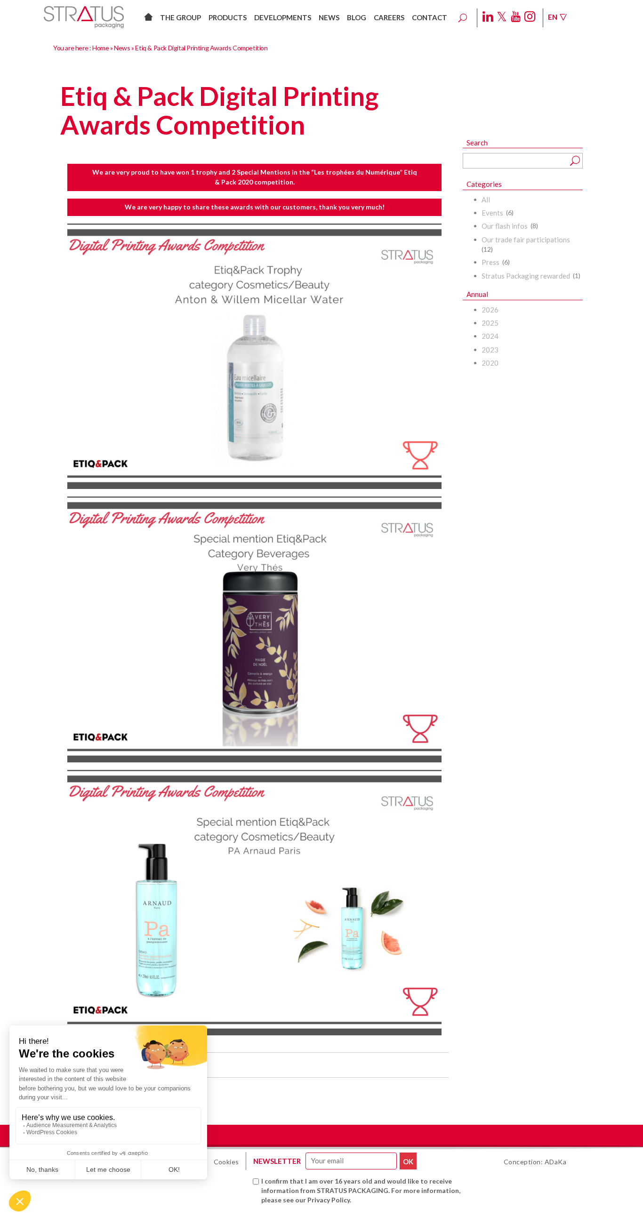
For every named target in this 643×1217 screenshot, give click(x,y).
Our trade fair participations (526, 239)
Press (490, 262)
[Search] (463, 18)
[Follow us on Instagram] (529, 17)
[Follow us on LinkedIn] (487, 17)
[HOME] (148, 15)
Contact (429, 17)
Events (492, 212)
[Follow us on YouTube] (515, 17)
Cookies (226, 1162)
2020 (490, 363)
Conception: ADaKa (535, 1162)
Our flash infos (505, 226)
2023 (490, 349)
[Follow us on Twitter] (502, 17)
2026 (490, 309)
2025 (490, 323)
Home (100, 48)
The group (180, 17)
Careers (389, 17)
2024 (490, 336)
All (486, 199)
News (329, 17)
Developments (282, 17)
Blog (356, 17)
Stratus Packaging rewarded (526, 276)
